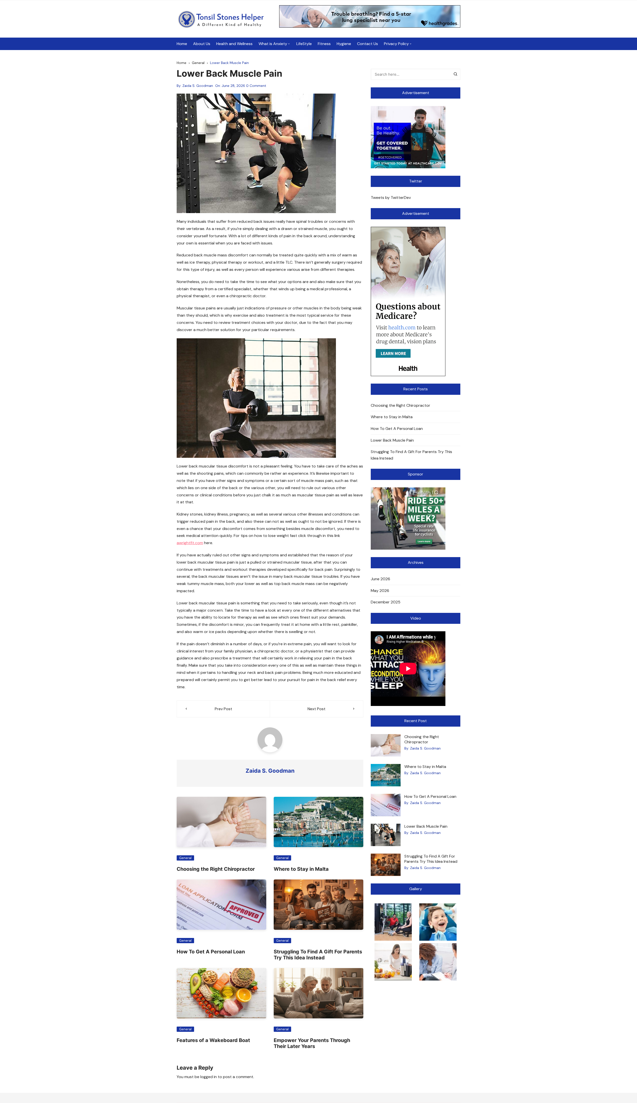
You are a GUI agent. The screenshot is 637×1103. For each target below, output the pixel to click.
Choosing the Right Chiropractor (216, 869)
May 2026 (380, 590)
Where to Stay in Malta (301, 869)
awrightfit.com (190, 542)
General (185, 858)
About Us (201, 43)
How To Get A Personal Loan (211, 952)
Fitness (324, 43)
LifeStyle (304, 43)
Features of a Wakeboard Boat (213, 1040)
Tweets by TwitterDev (391, 197)
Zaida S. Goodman (197, 85)
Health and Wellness (234, 43)
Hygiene (344, 43)
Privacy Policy (396, 43)
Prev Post (223, 708)
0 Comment (256, 85)
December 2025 (385, 602)
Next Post (316, 708)
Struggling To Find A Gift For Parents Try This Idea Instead (318, 955)
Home (182, 43)
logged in (208, 1076)
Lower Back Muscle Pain (392, 440)
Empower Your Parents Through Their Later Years (312, 1043)
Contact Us (367, 43)
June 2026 (380, 578)
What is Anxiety (273, 43)
